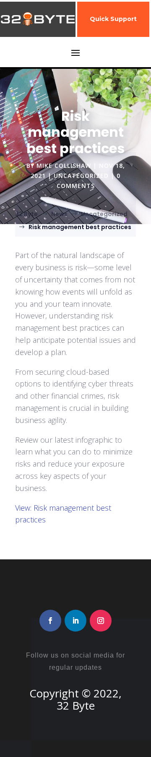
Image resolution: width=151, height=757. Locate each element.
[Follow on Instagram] (101, 621)
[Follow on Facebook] (50, 621)
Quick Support (113, 19)
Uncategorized (81, 176)
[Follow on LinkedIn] (75, 621)
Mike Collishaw (63, 166)
